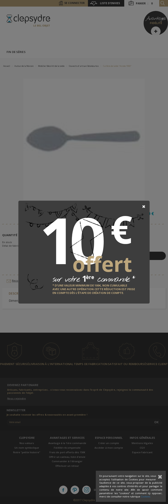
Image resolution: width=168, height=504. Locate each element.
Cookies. (146, 496)
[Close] (143, 206)
